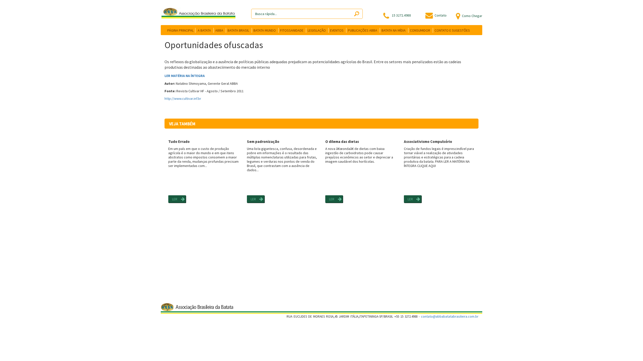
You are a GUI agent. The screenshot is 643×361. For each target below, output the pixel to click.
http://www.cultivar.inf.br (183, 98)
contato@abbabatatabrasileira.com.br (449, 316)
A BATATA (204, 30)
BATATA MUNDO (264, 30)
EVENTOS (337, 30)
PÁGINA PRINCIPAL (180, 30)
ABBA (219, 30)
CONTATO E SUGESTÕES (452, 30)
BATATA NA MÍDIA (394, 30)
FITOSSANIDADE (291, 30)
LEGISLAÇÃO (317, 30)
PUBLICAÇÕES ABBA (362, 30)
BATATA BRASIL (238, 30)
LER (174, 199)
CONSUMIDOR (420, 30)
